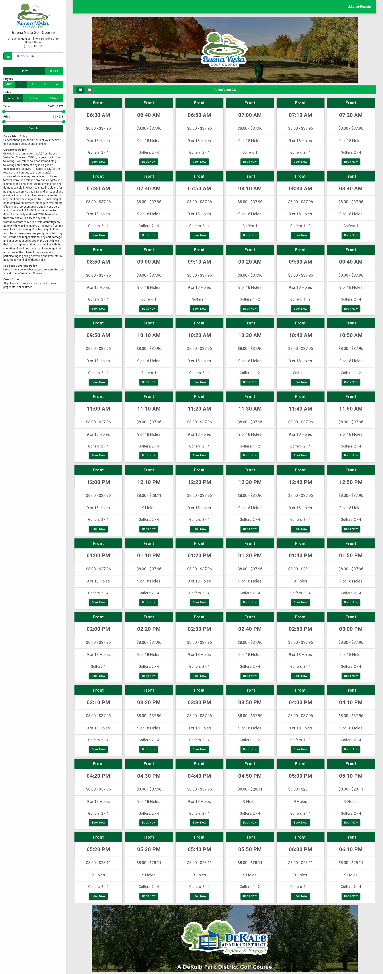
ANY (9, 84)
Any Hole (14, 98)
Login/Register (361, 6)
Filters (24, 71)
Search (33, 128)
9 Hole (33, 98)
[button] (80, 90)
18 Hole (53, 98)
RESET (54, 71)
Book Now (98, 161)
